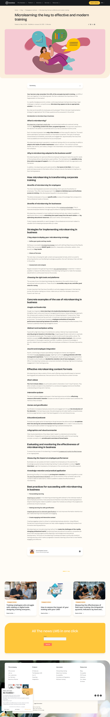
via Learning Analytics (60, 269)
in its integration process (43, 355)
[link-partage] (90, 24)
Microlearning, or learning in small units (38, 124)
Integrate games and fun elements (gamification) (41, 512)
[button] (22, 3)
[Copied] (88, 24)
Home (16, 10)
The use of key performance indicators (38, 477)
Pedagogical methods (31, 10)
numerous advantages (66, 207)
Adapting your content (33, 498)
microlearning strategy (48, 245)
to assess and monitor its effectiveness (70, 451)
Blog (22, 10)
